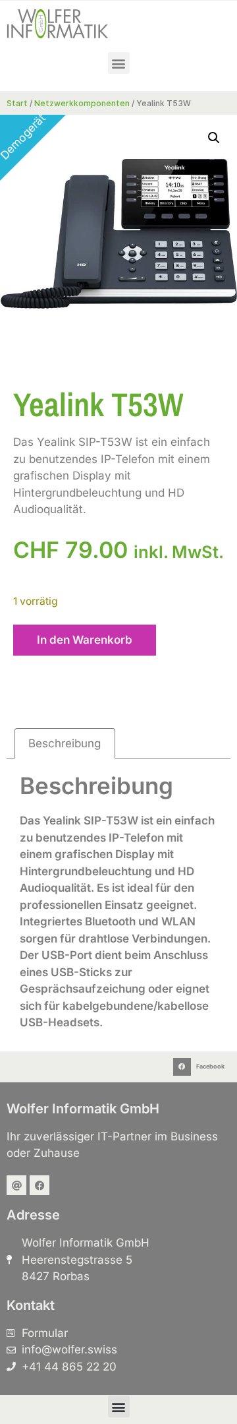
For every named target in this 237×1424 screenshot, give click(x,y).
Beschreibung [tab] (64, 743)
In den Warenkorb (84, 639)
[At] (16, 1185)
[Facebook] (39, 1185)
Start (17, 103)
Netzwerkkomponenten (82, 103)
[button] (119, 63)
